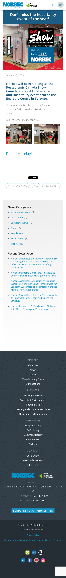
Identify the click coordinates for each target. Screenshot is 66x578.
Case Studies (33, 439)
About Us (33, 365)
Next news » (51, 185)
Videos (33, 444)
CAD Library (33, 430)
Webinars (16, 243)
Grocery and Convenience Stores (33, 409)
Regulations (17, 233)
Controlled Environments (33, 400)
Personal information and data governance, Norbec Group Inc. (33, 540)
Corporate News (19, 222)
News (33, 369)
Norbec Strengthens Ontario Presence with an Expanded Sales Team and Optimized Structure (34, 297)
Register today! (19, 153)
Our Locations (33, 383)
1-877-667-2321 (38, 500)
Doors (14, 228)
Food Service (33, 404)
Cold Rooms (17, 217)
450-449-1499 (39, 495)
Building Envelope (33, 395)
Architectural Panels (21, 212)
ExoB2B (40, 529)
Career (33, 374)
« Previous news (17, 185)
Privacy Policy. (33, 534)
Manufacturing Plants (33, 379)
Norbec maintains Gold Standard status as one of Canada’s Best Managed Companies (33, 274)
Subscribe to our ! (33, 510)
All (36, 185)
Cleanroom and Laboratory (33, 413)
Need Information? (33, 460)
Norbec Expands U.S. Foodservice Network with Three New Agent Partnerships (33, 307)
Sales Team (33, 464)
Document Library (33, 434)
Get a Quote (33, 455)
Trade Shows (18, 238)
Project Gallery (33, 425)
